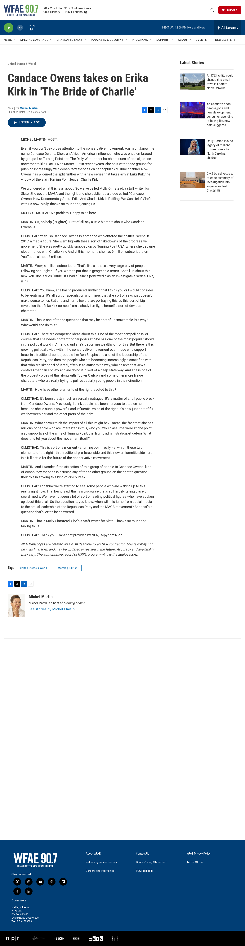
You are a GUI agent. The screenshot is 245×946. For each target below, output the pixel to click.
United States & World (22, 64)
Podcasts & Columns (107, 39)
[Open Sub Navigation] (14, 39)
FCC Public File (144, 870)
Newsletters (225, 39)
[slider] (26, 28)
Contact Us (142, 853)
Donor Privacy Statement (151, 862)
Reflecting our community (101, 862)
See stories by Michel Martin (52, 609)
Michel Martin (29, 108)
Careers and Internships (100, 870)
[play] (9, 28)
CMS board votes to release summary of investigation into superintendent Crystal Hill (220, 182)
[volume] (20, 28)
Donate (231, 10)
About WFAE (93, 853)
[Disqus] (122, 690)
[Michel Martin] (16, 605)
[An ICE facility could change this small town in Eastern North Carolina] (192, 81)
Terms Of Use (195, 862)
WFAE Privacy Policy (199, 853)
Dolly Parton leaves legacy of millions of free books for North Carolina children (220, 149)
